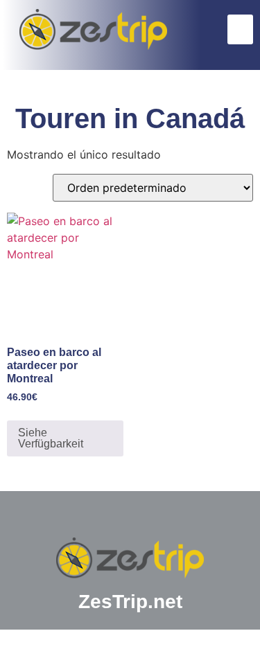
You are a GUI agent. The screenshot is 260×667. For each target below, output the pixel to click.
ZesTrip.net (130, 601)
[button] (240, 30)
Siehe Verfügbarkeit (50, 438)
